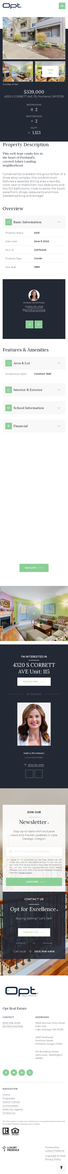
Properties (9, 1098)
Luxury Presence (54, 1150)
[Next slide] (38, 324)
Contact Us (9, 1112)
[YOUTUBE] (14, 1072)
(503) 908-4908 (44, 951)
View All (50, 71)
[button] (34, 932)
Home (6, 1094)
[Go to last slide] (30, 324)
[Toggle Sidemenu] (62, 6)
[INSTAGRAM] (29, 1072)
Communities (10, 1105)
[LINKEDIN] (21, 1072)
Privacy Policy (25, 872)
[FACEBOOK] (6, 1072)
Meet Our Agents (13, 1109)
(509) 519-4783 (35, 306)
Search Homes (11, 1101)
